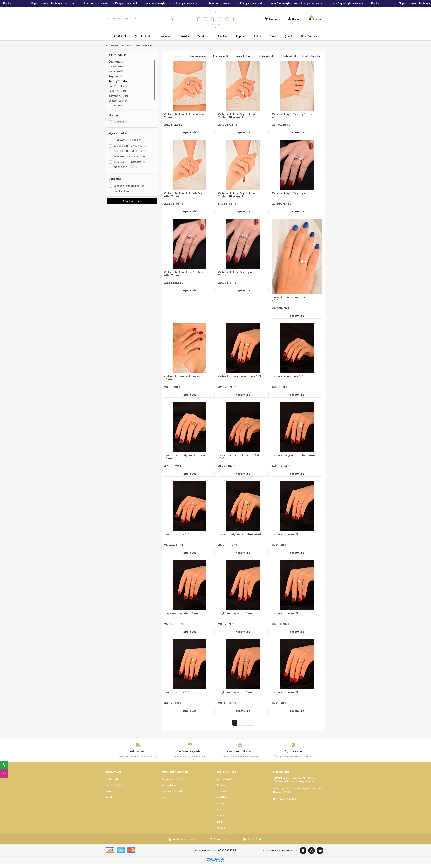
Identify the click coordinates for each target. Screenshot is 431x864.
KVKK (109, 791)
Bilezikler (222, 803)
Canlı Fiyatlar (309, 36)
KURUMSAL (113, 772)
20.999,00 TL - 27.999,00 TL (130, 145)
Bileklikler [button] (203, 36)
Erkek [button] (273, 36)
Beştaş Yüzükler (118, 100)
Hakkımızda (112, 779)
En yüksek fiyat (288, 56)
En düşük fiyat (266, 56)
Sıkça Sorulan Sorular (174, 779)
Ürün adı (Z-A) (243, 56)
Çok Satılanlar (225, 779)
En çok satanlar (198, 56)
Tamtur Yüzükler (118, 96)
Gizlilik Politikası (114, 785)
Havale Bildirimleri (172, 791)
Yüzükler (222, 791)
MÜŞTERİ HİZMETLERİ (176, 772)
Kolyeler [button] (166, 36)
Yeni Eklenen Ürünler (184, 839)
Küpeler (221, 809)
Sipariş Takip (169, 785)
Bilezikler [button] (222, 36)
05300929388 (227, 850)
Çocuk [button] (288, 36)
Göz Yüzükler (116, 105)
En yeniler (175, 56)
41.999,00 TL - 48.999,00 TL (129, 162)
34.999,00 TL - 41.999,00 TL (129, 156)
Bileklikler (222, 797)
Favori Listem (221, 839)
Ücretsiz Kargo (122, 191)
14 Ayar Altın (121, 122)
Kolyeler (221, 785)
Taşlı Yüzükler (116, 76)
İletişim (110, 797)
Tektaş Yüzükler (118, 81)
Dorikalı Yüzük (117, 66)
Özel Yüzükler (116, 61)
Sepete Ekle (189, 132)
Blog (164, 797)
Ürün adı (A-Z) (220, 56)
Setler (220, 815)
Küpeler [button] (241, 36)
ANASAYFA (120, 36)
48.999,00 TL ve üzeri (126, 167)
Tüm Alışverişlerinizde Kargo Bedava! (49, 3)
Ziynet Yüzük (116, 71)
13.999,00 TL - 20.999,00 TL (129, 140)
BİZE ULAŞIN (281, 772)
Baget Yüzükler (117, 91)
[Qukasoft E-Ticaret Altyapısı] (215, 860)
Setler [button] (257, 36)
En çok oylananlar (311, 56)
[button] (294, 19)
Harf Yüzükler (116, 86)
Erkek (220, 821)
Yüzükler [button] (184, 36)
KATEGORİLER (226, 772)
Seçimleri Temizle (132, 201)
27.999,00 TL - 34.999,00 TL (130, 151)
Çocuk (221, 827)
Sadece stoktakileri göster (129, 185)
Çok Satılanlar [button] (143, 36)
